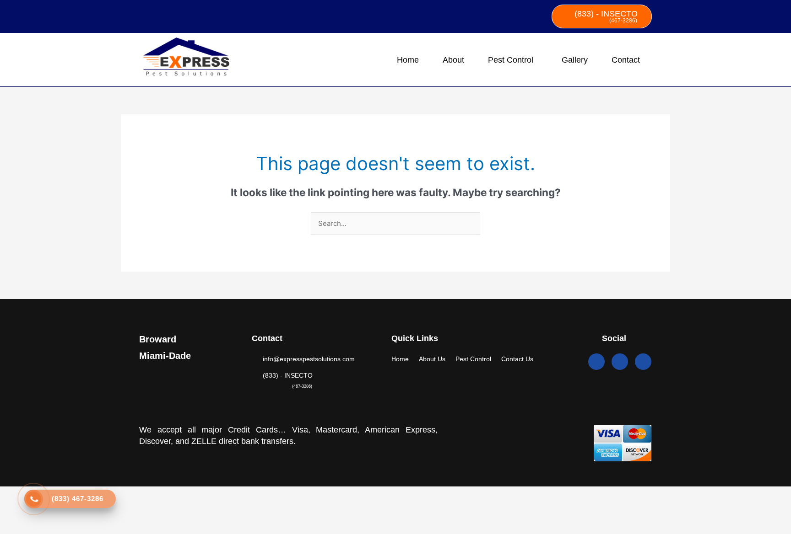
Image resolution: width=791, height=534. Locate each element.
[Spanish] (156, 14)
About (453, 59)
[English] (144, 14)
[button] (513, 59)
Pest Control (510, 59)
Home (408, 59)
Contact (626, 59)
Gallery (575, 59)
